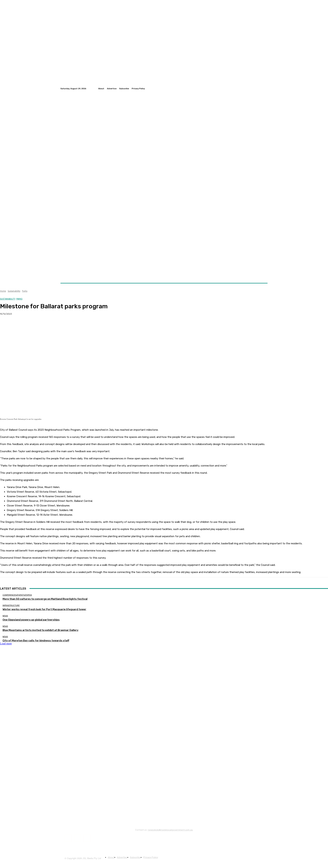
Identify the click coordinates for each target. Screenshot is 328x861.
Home (3, 291)
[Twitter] (261, 89)
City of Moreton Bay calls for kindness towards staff (36, 640)
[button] (263, 275)
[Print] (54, 324)
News (5, 616)
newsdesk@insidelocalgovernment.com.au (170, 830)
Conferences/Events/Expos (17, 595)
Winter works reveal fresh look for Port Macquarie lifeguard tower (44, 609)
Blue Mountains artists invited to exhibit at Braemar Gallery (40, 630)
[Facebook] (257, 89)
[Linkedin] (265, 89)
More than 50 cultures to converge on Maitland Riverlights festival (45, 598)
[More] (67, 324)
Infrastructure (11, 605)
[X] (18, 324)
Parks (24, 291)
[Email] (42, 324)
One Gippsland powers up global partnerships (31, 619)
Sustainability (14, 291)
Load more (6, 643)
